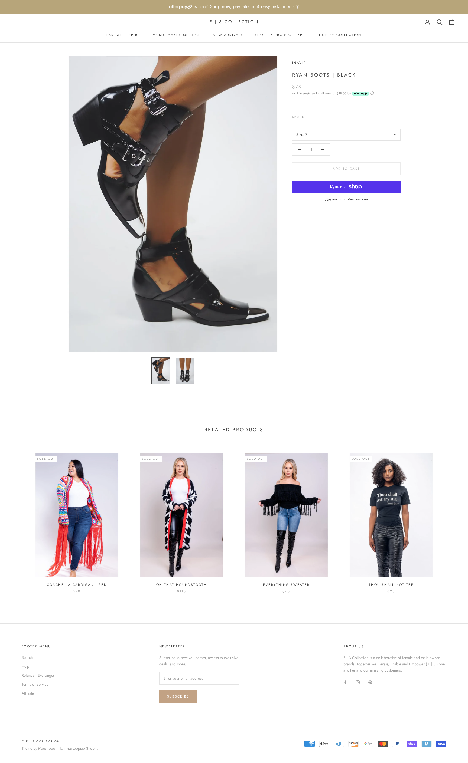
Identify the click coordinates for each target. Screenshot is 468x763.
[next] (451, 517)
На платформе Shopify (78, 748)
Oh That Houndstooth (181, 584)
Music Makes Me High (177, 34)
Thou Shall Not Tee (391, 584)
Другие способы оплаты (346, 199)
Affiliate (28, 693)
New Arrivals (228, 34)
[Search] (440, 22)
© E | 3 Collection (41, 741)
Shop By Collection (339, 34)
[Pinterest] (323, 115)
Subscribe (178, 696)
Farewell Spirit (123, 34)
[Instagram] (358, 682)
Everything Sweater (286, 584)
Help (25, 666)
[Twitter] (316, 115)
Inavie (299, 62)
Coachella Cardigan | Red (77, 584)
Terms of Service (35, 684)
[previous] (17, 517)
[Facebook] (309, 115)
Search (27, 657)
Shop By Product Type (280, 34)
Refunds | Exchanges (38, 675)
